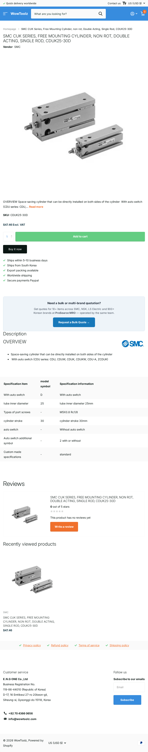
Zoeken (100, 14)
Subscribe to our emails (129, 679)
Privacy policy (32, 645)
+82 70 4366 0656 (20, 713)
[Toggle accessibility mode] (124, 3)
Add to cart (80, 236)
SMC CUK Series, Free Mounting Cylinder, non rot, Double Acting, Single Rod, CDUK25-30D (29, 621)
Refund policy (59, 645)
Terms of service (89, 645)
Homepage (9, 28)
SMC (17, 46)
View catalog (5, 13)
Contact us (114, 3)
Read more (36, 206)
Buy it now (15, 249)
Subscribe (127, 699)
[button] (12, 233)
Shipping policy (119, 645)
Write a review (64, 526)
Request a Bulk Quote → (74, 322)
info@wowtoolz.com (22, 719)
